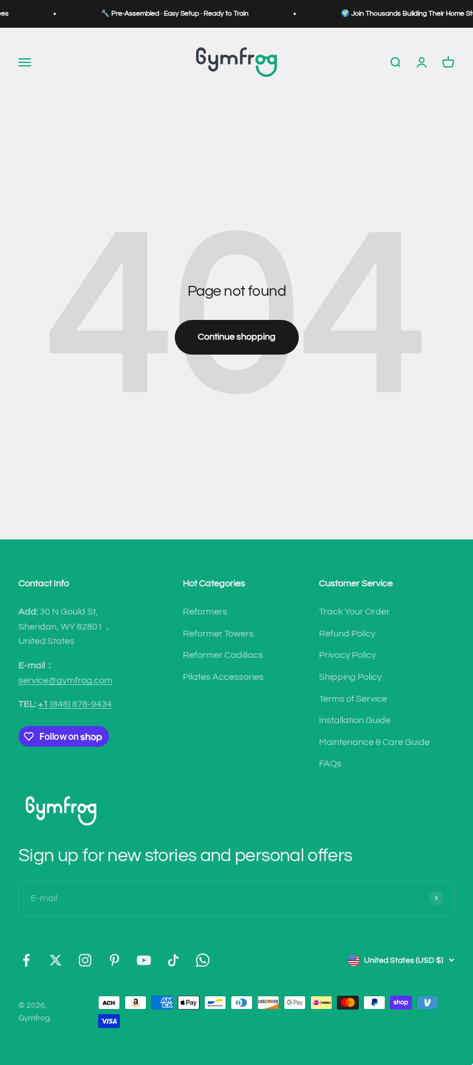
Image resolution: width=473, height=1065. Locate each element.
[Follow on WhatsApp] (203, 960)
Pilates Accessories (223, 677)
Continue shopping (237, 336)
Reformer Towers (218, 633)
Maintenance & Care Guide (374, 742)
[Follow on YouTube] (144, 960)
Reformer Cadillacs (223, 655)
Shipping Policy (350, 677)
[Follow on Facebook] (26, 960)
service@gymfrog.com (65, 680)
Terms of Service (353, 698)
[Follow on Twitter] (55, 960)
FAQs (330, 763)
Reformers (205, 611)
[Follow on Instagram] (85, 960)
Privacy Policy (347, 655)
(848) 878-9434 (75, 704)
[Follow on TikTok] (173, 960)
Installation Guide (355, 720)
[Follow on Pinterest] (114, 960)
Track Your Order (354, 611)
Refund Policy (347, 633)
